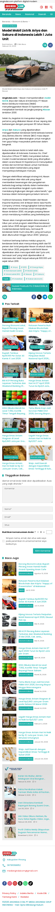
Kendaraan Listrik (14, 270)
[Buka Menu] (46, 7)
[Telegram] (44, 297)
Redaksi (25, 897)
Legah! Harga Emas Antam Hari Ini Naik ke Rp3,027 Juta (40, 438)
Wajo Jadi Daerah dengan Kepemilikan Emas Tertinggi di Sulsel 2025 (41, 466)
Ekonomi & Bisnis (9, 26)
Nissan (29, 274)
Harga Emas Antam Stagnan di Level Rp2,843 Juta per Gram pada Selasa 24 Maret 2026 (14, 438)
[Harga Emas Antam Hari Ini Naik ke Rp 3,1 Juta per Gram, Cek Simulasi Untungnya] (14, 453)
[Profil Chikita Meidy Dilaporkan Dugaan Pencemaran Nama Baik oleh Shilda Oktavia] (10, 832)
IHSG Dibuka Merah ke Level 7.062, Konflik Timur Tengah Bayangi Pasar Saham (13, 411)
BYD (25, 267)
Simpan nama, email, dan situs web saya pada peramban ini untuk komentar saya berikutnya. (26, 541)
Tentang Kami (9, 897)
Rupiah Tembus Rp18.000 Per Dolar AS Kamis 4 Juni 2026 (13, 356)
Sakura (40, 274)
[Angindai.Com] (19, 7)
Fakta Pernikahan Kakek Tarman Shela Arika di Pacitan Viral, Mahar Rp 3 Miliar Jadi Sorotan (33, 791)
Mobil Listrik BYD (13, 274)
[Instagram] (9, 883)
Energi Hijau (37, 267)
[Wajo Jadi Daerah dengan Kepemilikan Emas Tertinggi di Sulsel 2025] (41, 453)
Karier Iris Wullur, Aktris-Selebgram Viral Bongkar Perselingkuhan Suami (31, 777)
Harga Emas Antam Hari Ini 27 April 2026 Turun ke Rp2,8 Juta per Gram (39, 383)
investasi (18, 279)
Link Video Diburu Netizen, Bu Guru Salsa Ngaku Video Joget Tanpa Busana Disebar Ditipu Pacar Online (34, 817)
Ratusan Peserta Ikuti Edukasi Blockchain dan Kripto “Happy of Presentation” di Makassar (39, 328)
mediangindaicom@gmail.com (22, 870)
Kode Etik (42, 893)
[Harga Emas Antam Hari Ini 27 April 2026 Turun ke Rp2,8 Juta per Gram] (41, 370)
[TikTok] (30, 883)
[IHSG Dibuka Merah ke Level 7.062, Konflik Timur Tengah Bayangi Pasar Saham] (14, 397)
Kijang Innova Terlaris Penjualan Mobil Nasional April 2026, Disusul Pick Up (40, 356)
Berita (33, 319)
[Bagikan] (50, 45)
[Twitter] (39, 297)
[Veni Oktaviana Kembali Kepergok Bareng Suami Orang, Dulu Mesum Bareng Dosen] (10, 805)
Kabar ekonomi (35, 279)
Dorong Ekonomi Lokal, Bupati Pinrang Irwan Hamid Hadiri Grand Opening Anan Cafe (14, 328)
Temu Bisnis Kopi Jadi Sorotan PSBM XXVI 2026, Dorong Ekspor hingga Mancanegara (40, 411)
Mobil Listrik (32, 270)
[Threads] (20, 883)
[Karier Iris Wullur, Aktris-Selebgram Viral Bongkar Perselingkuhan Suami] (10, 778)
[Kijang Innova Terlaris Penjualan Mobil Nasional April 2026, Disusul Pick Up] (41, 342)
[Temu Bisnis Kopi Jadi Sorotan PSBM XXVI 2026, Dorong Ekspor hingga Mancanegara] (41, 397)
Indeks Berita (26, 893)
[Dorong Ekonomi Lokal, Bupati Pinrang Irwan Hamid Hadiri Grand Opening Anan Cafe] (14, 315)
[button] (41, 7)
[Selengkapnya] (27, 768)
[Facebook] (33, 297)
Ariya (15, 267)
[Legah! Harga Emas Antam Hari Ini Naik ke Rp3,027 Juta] (41, 425)
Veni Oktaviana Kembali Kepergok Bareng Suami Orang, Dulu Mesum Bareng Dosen (34, 804)
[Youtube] (15, 883)
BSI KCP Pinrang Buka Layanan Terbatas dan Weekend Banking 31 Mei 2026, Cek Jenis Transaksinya (14, 383)
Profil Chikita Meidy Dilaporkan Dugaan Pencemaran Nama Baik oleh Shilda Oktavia (33, 831)
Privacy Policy (9, 893)
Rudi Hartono (7, 44)
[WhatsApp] (50, 297)
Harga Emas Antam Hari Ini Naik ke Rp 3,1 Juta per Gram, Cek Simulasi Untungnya (12, 466)
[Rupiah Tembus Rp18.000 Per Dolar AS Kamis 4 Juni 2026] (14, 342)
